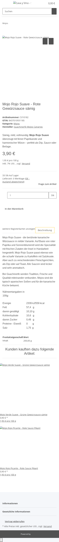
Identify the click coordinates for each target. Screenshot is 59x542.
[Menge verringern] (4, 195)
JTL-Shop (34, 534)
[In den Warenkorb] (4, 34)
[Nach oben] (1, 540)
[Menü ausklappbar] (6, 3)
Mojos (17, 123)
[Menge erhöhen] (51, 202)
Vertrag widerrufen (15, 521)
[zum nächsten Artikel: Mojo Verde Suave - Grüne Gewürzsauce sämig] (15, 24)
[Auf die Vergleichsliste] (45, 41)
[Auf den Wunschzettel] (51, 41)
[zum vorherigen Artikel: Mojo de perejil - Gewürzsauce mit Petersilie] (10, 24)
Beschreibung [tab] (45, 230)
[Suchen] (54, 11)
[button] (41, 3)
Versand (26, 163)
